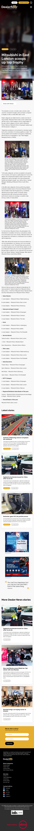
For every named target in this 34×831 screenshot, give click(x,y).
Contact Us (5, 775)
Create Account (24, 2)
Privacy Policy (6, 780)
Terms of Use (6, 782)
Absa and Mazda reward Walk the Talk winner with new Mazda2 (15, 669)
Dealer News (5, 49)
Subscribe (9, 743)
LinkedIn (8, 794)
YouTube (8, 792)
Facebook (8, 788)
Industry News (7, 448)
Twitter (7, 790)
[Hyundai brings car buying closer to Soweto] (17, 696)
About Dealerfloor (7, 777)
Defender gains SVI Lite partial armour (15, 516)
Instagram (8, 796)
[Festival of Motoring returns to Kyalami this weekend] (17, 424)
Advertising (6, 779)
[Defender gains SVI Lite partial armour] (17, 503)
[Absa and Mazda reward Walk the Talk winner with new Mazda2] (17, 655)
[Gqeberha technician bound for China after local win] (17, 464)
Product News (6, 524)
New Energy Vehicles (8, 770)
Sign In (14, 2)
